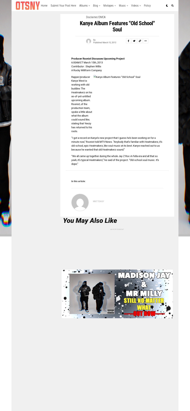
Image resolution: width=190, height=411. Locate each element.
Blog (95, 5)
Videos (135, 5)
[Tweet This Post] (134, 40)
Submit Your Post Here (63, 5)
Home (44, 5)
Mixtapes (108, 5)
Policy (147, 5)
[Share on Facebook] (128, 40)
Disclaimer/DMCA (95, 17)
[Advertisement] (117, 250)
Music (122, 5)
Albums (83, 5)
